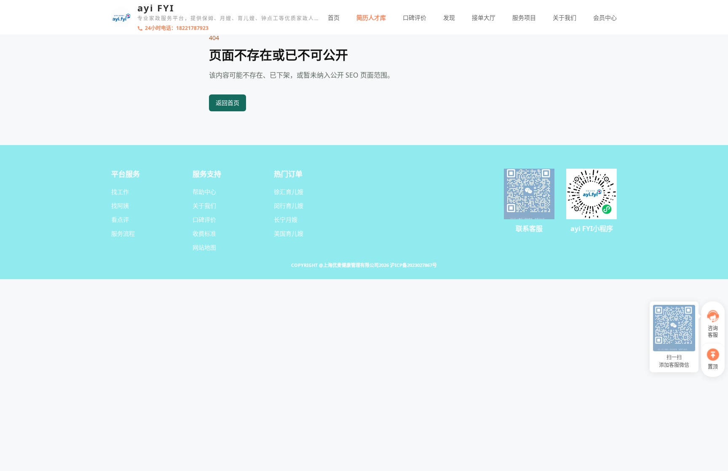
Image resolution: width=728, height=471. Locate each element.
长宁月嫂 (285, 219)
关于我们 (564, 17)
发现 (449, 17)
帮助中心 (204, 192)
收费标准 (204, 233)
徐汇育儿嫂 (288, 192)
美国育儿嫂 (288, 233)
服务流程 (123, 233)
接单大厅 (483, 17)
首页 (334, 17)
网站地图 (204, 247)
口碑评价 (414, 17)
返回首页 (227, 103)
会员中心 (605, 17)
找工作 (120, 192)
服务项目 (524, 17)
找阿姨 (120, 206)
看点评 (120, 219)
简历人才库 (371, 17)
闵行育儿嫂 (288, 206)
